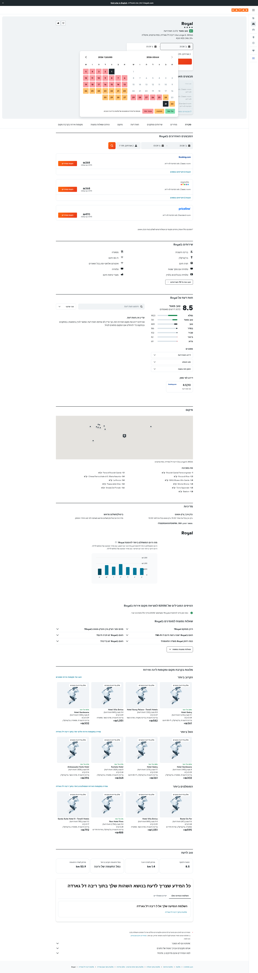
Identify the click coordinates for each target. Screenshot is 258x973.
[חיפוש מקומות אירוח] (253, 24)
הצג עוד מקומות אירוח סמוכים (69, 677)
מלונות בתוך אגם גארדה (105, 967)
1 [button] (133, 71)
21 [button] (140, 91)
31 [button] (166, 103)
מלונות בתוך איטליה (153, 967)
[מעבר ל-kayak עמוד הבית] (240, 10)
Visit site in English (119, 3)
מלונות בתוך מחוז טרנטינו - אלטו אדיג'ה (130, 967)
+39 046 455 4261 (184, 38)
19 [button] (153, 91)
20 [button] (146, 91)
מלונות (178, 967)
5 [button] (152, 78)
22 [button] (133, 91)
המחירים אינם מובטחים (139, 936)
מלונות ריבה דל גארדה (86, 967)
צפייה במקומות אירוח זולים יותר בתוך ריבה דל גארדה (78, 731)
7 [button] (139, 78)
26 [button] (153, 97)
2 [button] (172, 78)
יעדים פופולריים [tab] (160, 895)
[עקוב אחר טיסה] (253, 43)
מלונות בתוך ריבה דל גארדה (176, 912)
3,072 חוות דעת (171, 31)
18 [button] (159, 91)
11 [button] (159, 84)
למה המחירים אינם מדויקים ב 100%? (173, 953)
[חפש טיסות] (253, 18)
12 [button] (153, 84)
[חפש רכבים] (253, 29)
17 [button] (166, 91)
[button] (3, 3)
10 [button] (166, 84)
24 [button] (165, 97)
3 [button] (165, 78)
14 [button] (140, 84)
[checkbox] (179, 386)
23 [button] (172, 97)
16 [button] (172, 91)
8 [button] (133, 78)
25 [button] (159, 97)
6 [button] (146, 78)
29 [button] (133, 97)
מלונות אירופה (168, 967)
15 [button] (133, 84)
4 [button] (159, 78)
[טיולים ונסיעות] (253, 50)
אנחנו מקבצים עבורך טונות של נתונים (173, 948)
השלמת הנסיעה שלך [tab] (180, 895)
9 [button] (172, 84)
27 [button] (146, 97)
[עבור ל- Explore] (253, 37)
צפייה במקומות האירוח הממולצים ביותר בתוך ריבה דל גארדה (82, 786)
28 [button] (140, 97)
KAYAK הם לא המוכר (181, 943)
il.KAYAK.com (188, 967)
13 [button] (146, 84)
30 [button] (172, 103)
